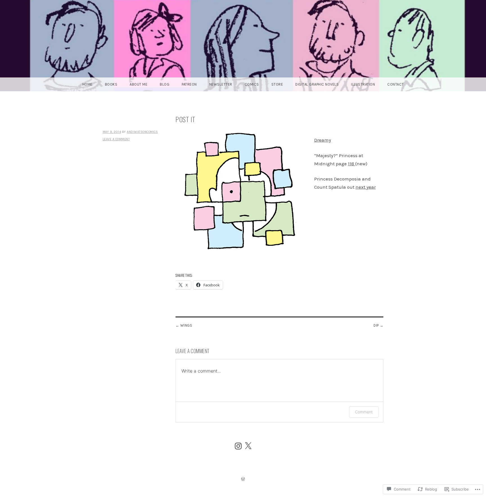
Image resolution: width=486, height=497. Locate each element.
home (87, 84)
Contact (395, 84)
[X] (248, 446)
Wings (186, 325)
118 (351, 163)
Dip (376, 325)
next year (366, 187)
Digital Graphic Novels (317, 84)
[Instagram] (238, 446)
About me (138, 84)
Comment (364, 411)
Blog (164, 84)
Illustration (363, 84)
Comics (252, 84)
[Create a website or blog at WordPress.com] (243, 480)
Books (111, 84)
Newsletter (220, 84)
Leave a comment (116, 139)
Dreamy (322, 140)
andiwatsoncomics (142, 132)
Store (277, 84)
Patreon (189, 84)
